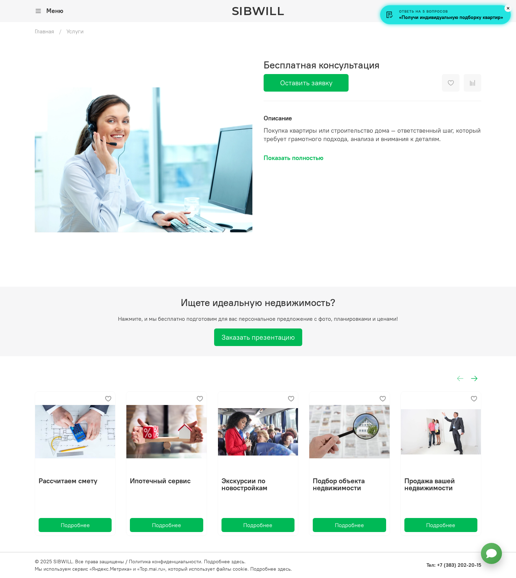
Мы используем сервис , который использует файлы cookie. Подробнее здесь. (163, 569)
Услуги (75, 31)
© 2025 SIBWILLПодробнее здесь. (140, 561)
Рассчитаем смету (68, 481)
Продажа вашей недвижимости (429, 484)
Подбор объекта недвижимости (339, 484)
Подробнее (75, 525)
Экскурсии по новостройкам (244, 484)
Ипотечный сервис (160, 481)
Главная (44, 31)
